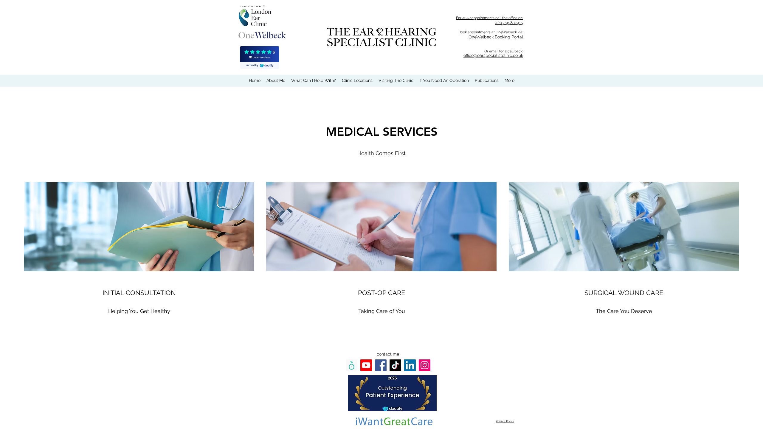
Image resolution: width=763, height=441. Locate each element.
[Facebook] (381, 365)
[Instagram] (424, 365)
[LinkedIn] (410, 365)
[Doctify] (351, 365)
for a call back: (511, 51)
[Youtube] (366, 365)
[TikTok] (395, 365)
